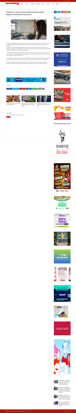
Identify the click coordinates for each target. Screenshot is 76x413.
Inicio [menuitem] (22, 3)
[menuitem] (57, 3)
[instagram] (68, 1)
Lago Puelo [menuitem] (32, 3)
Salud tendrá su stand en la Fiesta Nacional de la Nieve (13, 104)
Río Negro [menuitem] (38, 3)
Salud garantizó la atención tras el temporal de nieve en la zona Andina (28, 104)
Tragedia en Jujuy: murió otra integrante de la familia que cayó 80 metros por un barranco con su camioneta (64, 397)
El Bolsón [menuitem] (27, 3)
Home (65, 411)
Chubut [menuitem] (43, 3)
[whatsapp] (69, 12)
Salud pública (11, 9)
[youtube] (65, 12)
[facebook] (64, 1)
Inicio (7, 9)
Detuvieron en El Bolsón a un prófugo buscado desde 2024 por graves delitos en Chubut (64, 403)
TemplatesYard (15, 411)
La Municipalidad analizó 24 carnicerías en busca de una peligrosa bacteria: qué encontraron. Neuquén (64, 382)
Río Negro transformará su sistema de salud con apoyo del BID (43, 104)
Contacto (69, 411)
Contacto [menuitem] (48, 3)
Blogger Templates (27, 411)
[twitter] (66, 1)
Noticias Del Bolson (10, 17)
